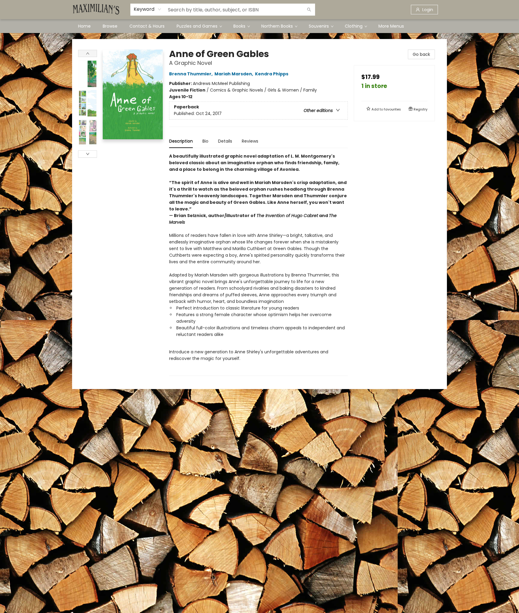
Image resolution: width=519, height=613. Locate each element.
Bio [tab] (205, 141)
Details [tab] (225, 141)
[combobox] (147, 9)
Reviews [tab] (250, 141)
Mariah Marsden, (234, 74)
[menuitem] (84, 26)
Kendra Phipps (271, 74)
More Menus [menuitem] (391, 26)
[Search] (309, 10)
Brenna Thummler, (191, 74)
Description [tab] (181, 141)
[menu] (259, 26)
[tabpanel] (258, 264)
